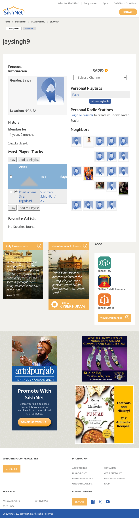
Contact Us (110, 467)
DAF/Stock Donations (125, 3)
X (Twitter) (100, 502)
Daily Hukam (90, 3)
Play (12, 160)
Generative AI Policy (82, 478)
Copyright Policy (112, 472)
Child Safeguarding (82, 483)
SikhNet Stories (106, 307)
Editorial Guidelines (114, 478)
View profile (15, 28)
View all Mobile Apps (111, 317)
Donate (128, 12)
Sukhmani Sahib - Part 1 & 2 (48, 196)
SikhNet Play (20, 21)
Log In (107, 483)
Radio (98, 70)
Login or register (82, 115)
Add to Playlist (29, 160)
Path (75, 94)
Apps (105, 3)
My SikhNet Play (38, 21)
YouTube (108, 501)
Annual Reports (11, 500)
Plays (63, 177)
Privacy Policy (79, 472)
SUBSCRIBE (12, 468)
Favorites (29, 28)
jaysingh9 (54, 21)
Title (43, 177)
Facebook (93, 502)
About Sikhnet (79, 467)
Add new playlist (98, 101)
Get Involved (41, 500)
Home (7, 21)
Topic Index (8, 505)
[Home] (13, 10)
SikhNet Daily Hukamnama (111, 289)
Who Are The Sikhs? (68, 3)
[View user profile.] (50, 91)
